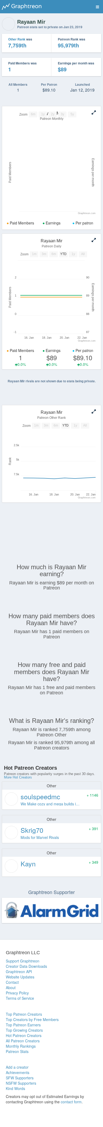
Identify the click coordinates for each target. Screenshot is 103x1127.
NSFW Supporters (21, 1083)
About (11, 987)
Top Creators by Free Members (32, 1019)
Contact (12, 982)
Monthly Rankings (21, 1046)
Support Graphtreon (22, 961)
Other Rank (16, 39)
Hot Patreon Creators (23, 1035)
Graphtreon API (19, 971)
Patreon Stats (17, 1051)
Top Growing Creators (24, 1030)
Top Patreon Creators (24, 1014)
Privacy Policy (17, 992)
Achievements (17, 1072)
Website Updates (20, 977)
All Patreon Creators (23, 1040)
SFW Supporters (20, 1077)
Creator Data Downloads (26, 966)
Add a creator (17, 1067)
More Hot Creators (18, 777)
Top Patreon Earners (23, 1024)
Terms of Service (20, 998)
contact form (71, 1101)
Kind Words (15, 1088)
